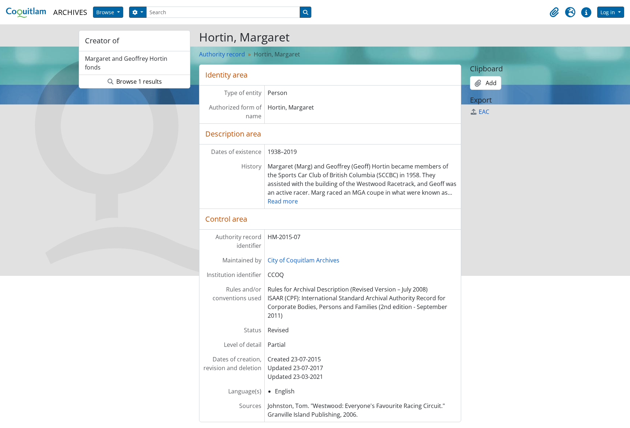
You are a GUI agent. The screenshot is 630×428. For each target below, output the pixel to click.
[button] (554, 12)
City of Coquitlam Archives (303, 260)
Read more (283, 201)
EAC (484, 112)
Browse (106, 12)
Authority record (222, 54)
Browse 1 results (138, 82)
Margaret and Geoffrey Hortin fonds (126, 63)
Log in (608, 12)
